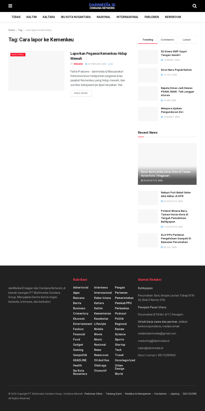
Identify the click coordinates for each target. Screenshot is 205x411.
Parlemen (152, 17)
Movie (98, 334)
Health (77, 365)
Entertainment (82, 323)
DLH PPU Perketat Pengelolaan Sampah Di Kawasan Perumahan (176, 238)
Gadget (78, 344)
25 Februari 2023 (96, 64)
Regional (121, 323)
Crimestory (80, 313)
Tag (20, 30)
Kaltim (31, 17)
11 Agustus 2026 (173, 227)
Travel (119, 355)
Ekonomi (79, 318)
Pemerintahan (124, 298)
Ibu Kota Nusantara (76, 17)
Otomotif (100, 370)
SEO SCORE (190, 393)
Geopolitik (80, 355)
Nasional (104, 17)
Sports (119, 339)
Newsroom (173, 17)
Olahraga (100, 365)
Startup (120, 344)
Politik (119, 318)
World (119, 373)
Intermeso (101, 287)
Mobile (98, 329)
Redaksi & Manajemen (138, 393)
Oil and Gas (101, 360)
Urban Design (119, 367)
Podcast (120, 313)
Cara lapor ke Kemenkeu (39, 30)
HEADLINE (79, 360)
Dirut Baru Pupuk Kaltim (176, 69)
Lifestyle (100, 323)
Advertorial (80, 287)
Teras (15, 17)
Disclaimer (160, 393)
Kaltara (49, 17)
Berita (77, 303)
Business (79, 308)
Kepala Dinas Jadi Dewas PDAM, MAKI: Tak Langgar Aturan (177, 92)
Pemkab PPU (123, 303)
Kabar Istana (102, 298)
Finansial (79, 334)
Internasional (128, 17)
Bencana (78, 298)
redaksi (78, 64)
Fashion (78, 329)
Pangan (120, 287)
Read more (81, 93)
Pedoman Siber (93, 393)
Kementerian (102, 313)
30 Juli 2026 (170, 247)
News (97, 349)
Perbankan (122, 308)
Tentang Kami (114, 393)
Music (98, 339)
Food (76, 339)
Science (120, 334)
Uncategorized (125, 360)
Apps (76, 292)
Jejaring (174, 393)
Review (119, 329)
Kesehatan (101, 318)
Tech (118, 349)
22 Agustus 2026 (153, 180)
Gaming (78, 349)
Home (11, 30)
